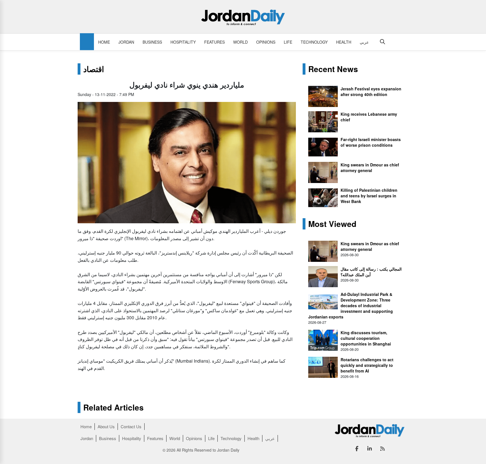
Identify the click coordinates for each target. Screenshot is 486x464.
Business (152, 42)
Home (104, 42)
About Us (106, 426)
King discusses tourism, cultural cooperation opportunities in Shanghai (366, 338)
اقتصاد (93, 69)
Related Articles (113, 407)
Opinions (265, 42)
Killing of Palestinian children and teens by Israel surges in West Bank (369, 195)
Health (343, 42)
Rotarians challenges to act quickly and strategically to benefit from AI (367, 365)
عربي (364, 42)
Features (214, 42)
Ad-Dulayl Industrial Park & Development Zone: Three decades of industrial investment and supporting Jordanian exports (350, 305)
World (240, 42)
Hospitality (183, 42)
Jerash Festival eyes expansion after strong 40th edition (371, 91)
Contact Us (131, 426)
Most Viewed (332, 224)
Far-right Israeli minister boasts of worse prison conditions (371, 142)
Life (288, 42)
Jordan (126, 42)
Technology (314, 42)
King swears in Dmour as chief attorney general (370, 167)
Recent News (333, 69)
